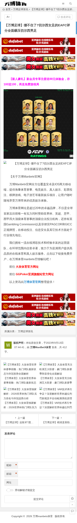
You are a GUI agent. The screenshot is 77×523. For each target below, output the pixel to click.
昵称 (11, 465)
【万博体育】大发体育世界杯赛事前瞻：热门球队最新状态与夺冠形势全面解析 (20, 383)
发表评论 (65, 17)
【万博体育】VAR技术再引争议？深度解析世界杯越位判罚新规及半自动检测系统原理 (55, 407)
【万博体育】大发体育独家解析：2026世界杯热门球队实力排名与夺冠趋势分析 (20, 407)
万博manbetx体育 (43, 516)
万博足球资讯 (20, 9)
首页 (8, 9)
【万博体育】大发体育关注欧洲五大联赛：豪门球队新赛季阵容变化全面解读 (55, 383)
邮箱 (11, 474)
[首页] (72, 498)
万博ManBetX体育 (40, 347)
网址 (8, 482)
